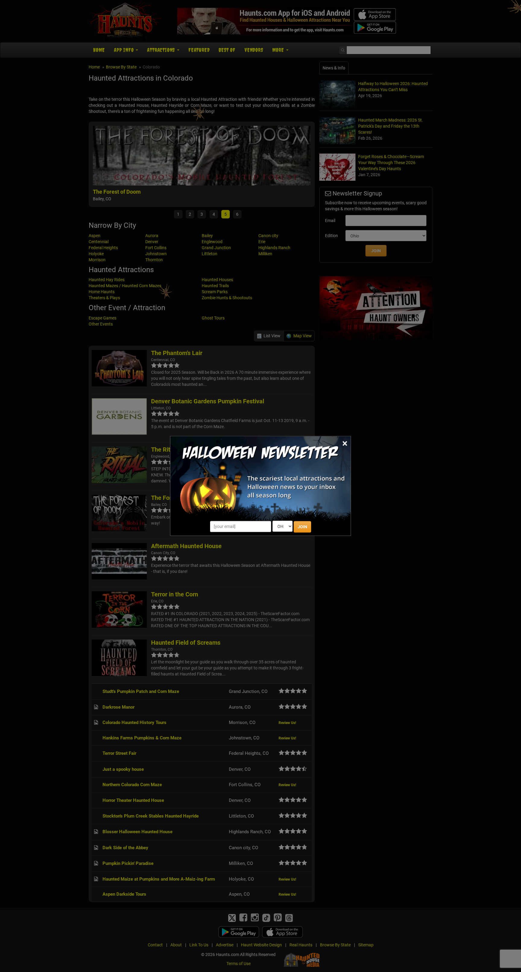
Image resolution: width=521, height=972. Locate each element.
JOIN (302, 527)
